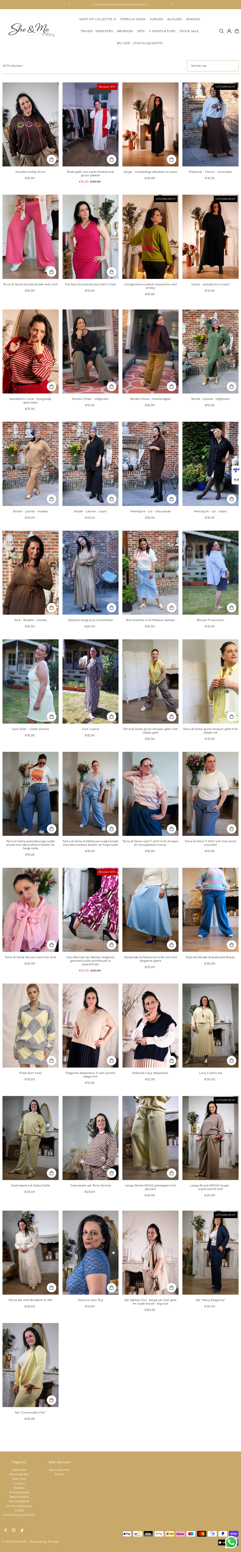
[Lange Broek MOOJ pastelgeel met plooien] (150, 1138)
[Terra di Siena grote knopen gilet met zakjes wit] (210, 681)
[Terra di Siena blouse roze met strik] (30, 910)
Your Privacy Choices (19, 1515)
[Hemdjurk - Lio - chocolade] (150, 464)
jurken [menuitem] (156, 19)
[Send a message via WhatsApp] (231, 1542)
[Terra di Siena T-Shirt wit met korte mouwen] (210, 794)
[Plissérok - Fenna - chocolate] (210, 124)
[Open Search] (221, 31)
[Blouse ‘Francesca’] (210, 573)
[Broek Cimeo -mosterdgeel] (150, 351)
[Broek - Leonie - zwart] (90, 464)
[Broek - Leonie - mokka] (30, 464)
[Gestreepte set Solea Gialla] (30, 1138)
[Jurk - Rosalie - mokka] (30, 573)
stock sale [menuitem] (189, 31)
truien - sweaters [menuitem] (96, 31)
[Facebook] (6, 1530)
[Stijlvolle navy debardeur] (150, 1026)
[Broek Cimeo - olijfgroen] (90, 351)
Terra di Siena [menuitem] (132, 19)
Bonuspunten (59, 1469)
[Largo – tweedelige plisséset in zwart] (150, 124)
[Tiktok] (22, 1530)
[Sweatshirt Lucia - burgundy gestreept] (30, 351)
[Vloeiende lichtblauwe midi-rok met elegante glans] (150, 910)
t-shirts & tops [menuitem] (162, 31)
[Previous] (69, 4)
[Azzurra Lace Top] (90, 1253)
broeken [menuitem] (125, 31)
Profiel (59, 1474)
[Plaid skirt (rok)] (30, 1026)
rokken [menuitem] (193, 19)
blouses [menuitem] (174, 19)
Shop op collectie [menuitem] (95, 19)
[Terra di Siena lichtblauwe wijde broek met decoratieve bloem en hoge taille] (90, 794)
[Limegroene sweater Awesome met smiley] (150, 237)
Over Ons (19, 1478)
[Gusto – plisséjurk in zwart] (210, 237)
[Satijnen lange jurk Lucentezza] (90, 573)
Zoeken (19, 1488)
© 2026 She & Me (14, 1541)
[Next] (171, 4)
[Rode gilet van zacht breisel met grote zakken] (90, 124)
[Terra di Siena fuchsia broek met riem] (30, 237)
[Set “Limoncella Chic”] (30, 1365)
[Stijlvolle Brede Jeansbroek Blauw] (210, 910)
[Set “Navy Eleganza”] (210, 1253)
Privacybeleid (19, 1492)
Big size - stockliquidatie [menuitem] (140, 43)
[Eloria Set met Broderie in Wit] (30, 1253)
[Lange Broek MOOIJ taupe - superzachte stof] (210, 1138)
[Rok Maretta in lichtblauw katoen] (150, 573)
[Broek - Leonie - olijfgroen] (210, 351)
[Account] (229, 31)
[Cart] (237, 31)
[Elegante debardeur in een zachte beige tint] (90, 1026)
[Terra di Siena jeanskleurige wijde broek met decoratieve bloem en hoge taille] (30, 794)
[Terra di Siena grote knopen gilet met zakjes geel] (150, 681)
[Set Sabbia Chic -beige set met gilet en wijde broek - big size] (150, 1253)
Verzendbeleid (19, 1501)
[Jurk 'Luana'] (90, 681)
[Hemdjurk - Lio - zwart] (210, 464)
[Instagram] (13, 1530)
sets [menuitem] (141, 31)
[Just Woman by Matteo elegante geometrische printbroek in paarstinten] (90, 910)
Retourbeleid (19, 1496)
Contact (19, 1483)
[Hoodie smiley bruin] (30, 124)
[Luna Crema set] (210, 1026)
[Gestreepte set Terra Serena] (90, 1138)
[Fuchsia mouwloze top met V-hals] (90, 237)
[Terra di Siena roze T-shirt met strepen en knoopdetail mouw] (150, 794)
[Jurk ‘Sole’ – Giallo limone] (30, 681)
